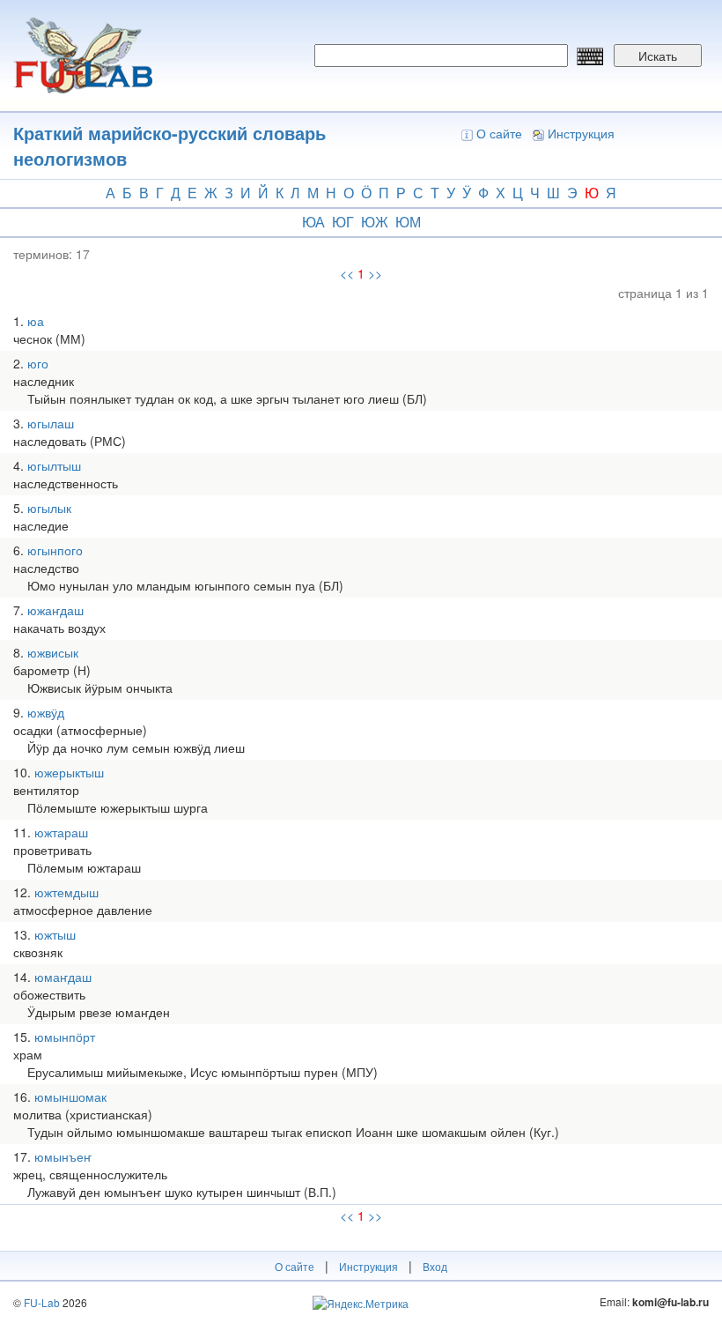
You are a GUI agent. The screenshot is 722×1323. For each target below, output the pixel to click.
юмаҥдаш (63, 976)
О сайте (499, 133)
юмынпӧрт (64, 1036)
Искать (657, 55)
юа (313, 222)
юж (374, 222)
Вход (435, 1266)
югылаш (50, 423)
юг (343, 222)
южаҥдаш (55, 610)
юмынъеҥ (63, 1156)
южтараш (61, 832)
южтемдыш (66, 892)
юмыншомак (70, 1096)
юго (37, 363)
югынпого (55, 550)
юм (408, 222)
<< (347, 273)
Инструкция (581, 133)
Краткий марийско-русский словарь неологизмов (169, 145)
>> (375, 273)
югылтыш (54, 465)
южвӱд (45, 712)
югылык (49, 508)
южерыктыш (69, 772)
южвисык (52, 652)
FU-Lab (42, 1302)
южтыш (55, 934)
